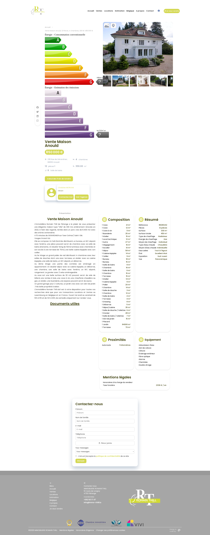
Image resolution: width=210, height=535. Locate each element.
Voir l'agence (82, 197)
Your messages (81, 448)
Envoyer (81, 461)
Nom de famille (81, 417)
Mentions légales (66, 530)
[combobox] (105, 451)
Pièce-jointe (106, 443)
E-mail (78, 426)
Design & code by (173, 530)
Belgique (53, 500)
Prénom (78, 409)
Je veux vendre (172, 11)
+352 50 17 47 (90, 499)
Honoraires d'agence (85, 530)
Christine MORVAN (66, 187)
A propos (53, 503)
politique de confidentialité (108, 456)
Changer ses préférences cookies (110, 530)
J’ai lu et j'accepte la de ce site (103, 456)
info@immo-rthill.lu (92, 502)
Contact (53, 506)
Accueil (47, 27)
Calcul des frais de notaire (59, 178)
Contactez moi (66, 197)
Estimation (54, 497)
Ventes (53, 491)
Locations (54, 494)
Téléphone (80, 434)
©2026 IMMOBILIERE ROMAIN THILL (42, 530)
